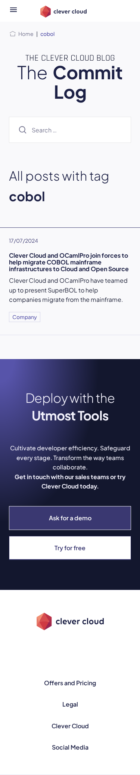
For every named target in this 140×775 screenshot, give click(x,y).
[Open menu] (13, 11)
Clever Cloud (70, 726)
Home (26, 33)
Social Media (70, 747)
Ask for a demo (70, 518)
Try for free (70, 548)
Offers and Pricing (70, 683)
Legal (70, 704)
